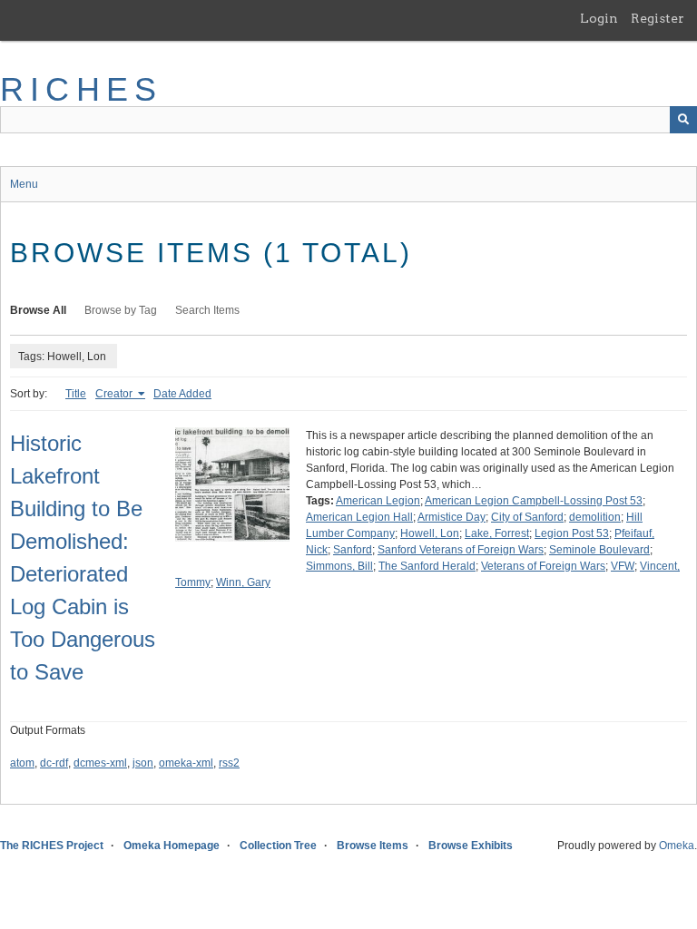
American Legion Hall (359, 517)
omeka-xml (186, 763)
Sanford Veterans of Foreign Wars (461, 549)
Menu (24, 184)
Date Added (182, 393)
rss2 (229, 763)
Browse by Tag (120, 310)
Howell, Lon (429, 533)
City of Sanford (527, 517)
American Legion (378, 500)
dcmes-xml (100, 763)
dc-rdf (54, 763)
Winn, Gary (243, 582)
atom (22, 763)
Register (657, 18)
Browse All (38, 310)
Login (599, 18)
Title (75, 393)
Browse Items (372, 845)
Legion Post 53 (572, 533)
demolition (595, 517)
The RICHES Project (51, 845)
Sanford (352, 549)
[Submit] (683, 119)
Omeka (676, 845)
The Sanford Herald (427, 566)
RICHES (81, 89)
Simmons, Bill (339, 566)
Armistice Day (451, 517)
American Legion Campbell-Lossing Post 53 (534, 500)
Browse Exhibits (470, 845)
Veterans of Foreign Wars (543, 566)
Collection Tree (278, 845)
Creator (115, 393)
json (143, 763)
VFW (622, 566)
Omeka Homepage (171, 845)
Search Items (207, 310)
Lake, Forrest (497, 533)
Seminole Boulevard (599, 549)
